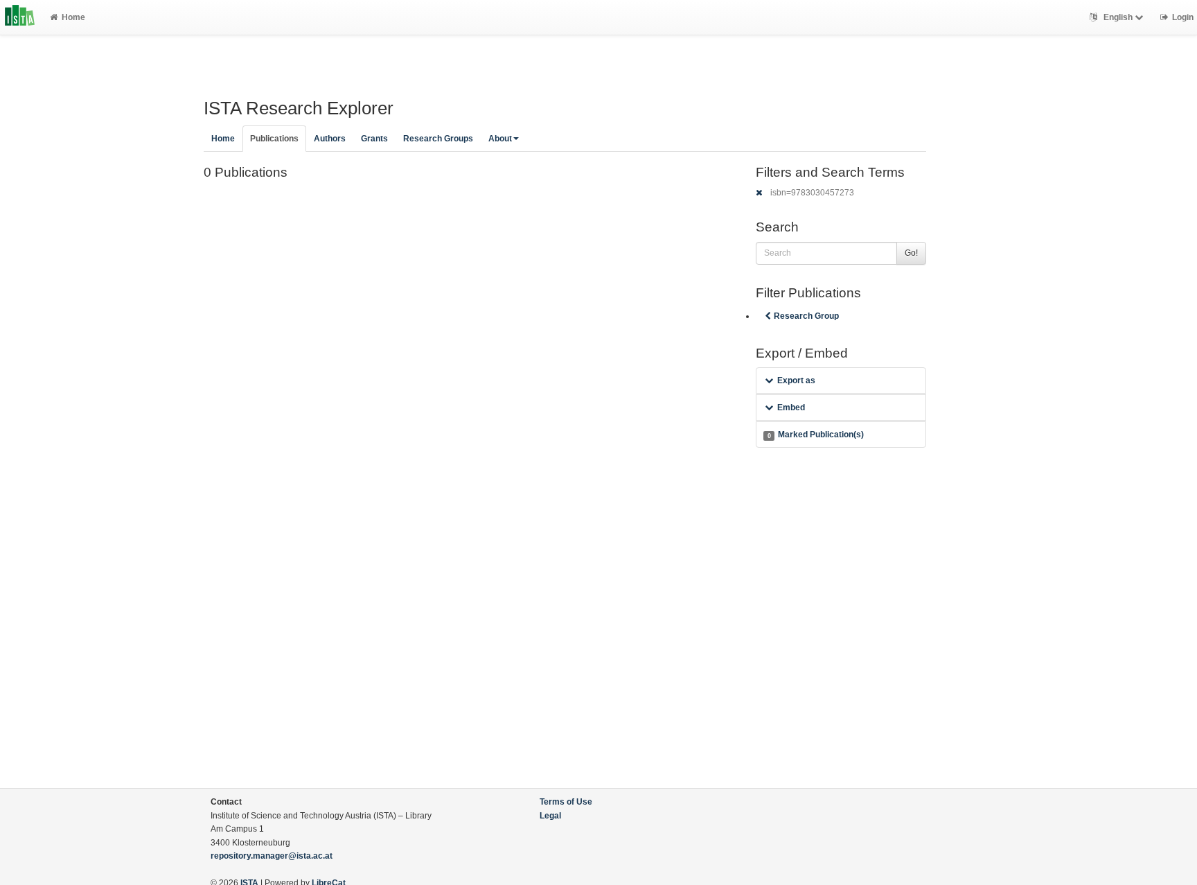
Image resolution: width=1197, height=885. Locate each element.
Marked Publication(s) (816, 434)
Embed (791, 407)
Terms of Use (566, 802)
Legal (550, 816)
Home (73, 17)
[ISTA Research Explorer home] (19, 17)
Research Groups (438, 138)
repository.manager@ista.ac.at (271, 856)
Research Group (806, 316)
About (500, 138)
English (1118, 17)
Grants (374, 138)
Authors (330, 138)
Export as (796, 380)
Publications (274, 138)
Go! (911, 253)
